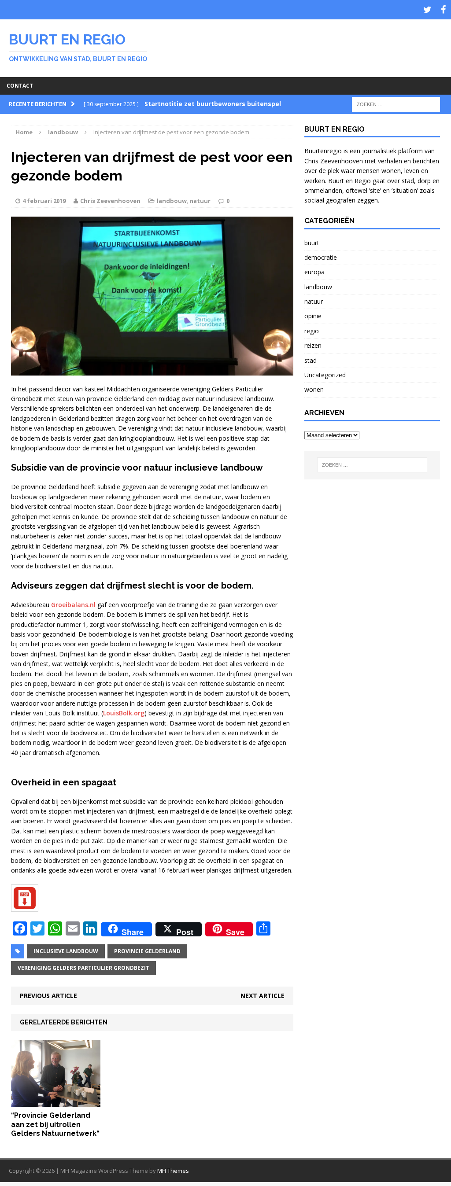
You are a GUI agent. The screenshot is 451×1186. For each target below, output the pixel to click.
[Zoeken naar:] (396, 103)
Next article (262, 995)
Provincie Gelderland (147, 951)
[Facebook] (443, 9)
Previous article (48, 995)
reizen (313, 345)
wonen (314, 389)
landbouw (172, 201)
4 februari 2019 (44, 201)
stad (310, 360)
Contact (20, 85)
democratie (320, 257)
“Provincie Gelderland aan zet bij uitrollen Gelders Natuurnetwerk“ (55, 1124)
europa (314, 272)
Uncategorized (325, 375)
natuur (200, 201)
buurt (311, 243)
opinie (313, 316)
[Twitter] (427, 9)
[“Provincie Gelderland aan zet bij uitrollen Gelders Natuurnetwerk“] (55, 1101)
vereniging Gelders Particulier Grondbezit (83, 968)
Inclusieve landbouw (65, 951)
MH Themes (173, 1171)
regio (311, 331)
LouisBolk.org (123, 713)
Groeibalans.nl (73, 604)
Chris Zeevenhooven (110, 201)
